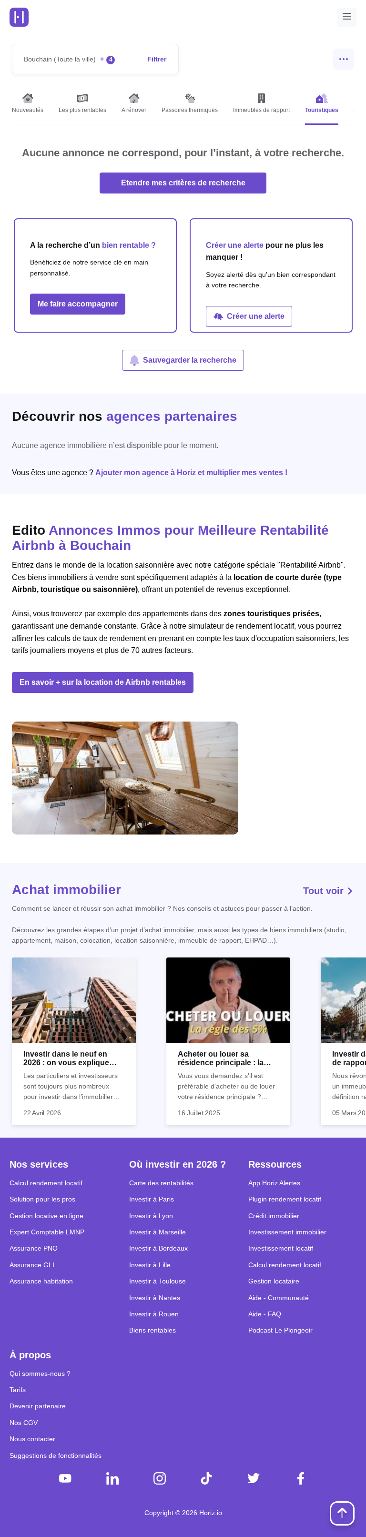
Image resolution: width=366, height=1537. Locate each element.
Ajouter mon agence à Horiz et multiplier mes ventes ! (191, 472)
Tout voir (324, 891)
